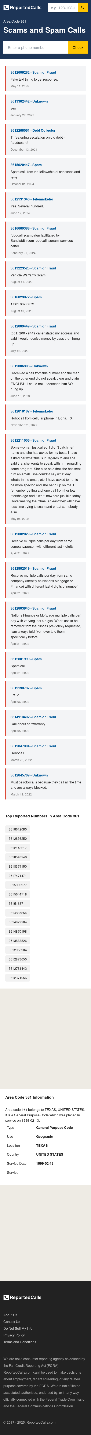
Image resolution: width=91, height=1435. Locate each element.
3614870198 (18, 931)
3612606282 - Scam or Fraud (33, 72)
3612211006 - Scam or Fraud (33, 440)
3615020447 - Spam (26, 164)
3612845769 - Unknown (29, 775)
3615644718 (18, 894)
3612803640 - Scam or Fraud (33, 608)
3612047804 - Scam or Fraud (33, 746)
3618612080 (18, 829)
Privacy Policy (14, 1335)
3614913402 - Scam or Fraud (33, 716)
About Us (10, 1314)
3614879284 (18, 922)
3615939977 (18, 885)
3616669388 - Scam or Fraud (33, 228)
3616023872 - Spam (26, 297)
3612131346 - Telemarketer (32, 199)
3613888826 (18, 940)
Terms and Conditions (19, 1341)
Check (78, 47)
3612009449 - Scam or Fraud (33, 326)
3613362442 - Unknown (29, 101)
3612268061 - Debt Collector (33, 130)
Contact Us (11, 1321)
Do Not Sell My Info (17, 1328)
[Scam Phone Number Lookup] (22, 8)
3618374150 (18, 866)
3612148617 (18, 847)
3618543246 (18, 857)
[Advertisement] (45, 1039)
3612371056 (18, 977)
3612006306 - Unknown (29, 366)
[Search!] (83, 7)
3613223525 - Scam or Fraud (33, 268)
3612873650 (18, 959)
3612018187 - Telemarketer (32, 411)
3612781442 (18, 968)
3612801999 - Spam (26, 658)
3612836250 (18, 838)
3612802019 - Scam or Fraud (33, 568)
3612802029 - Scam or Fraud (33, 534)
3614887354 (18, 912)
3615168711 (18, 903)
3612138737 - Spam (26, 688)
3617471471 (18, 875)
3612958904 (18, 950)
